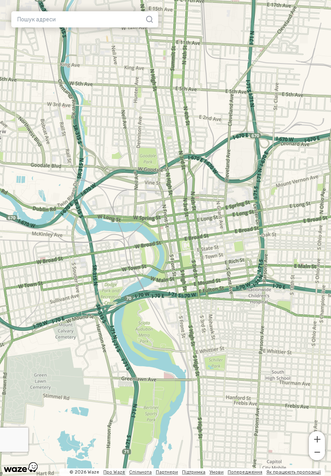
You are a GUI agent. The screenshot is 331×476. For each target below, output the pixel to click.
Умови (216, 472)
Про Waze (114, 472)
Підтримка (193, 472)
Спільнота (140, 472)
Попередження (245, 472)
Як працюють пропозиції (293, 472)
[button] (317, 438)
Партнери (167, 472)
